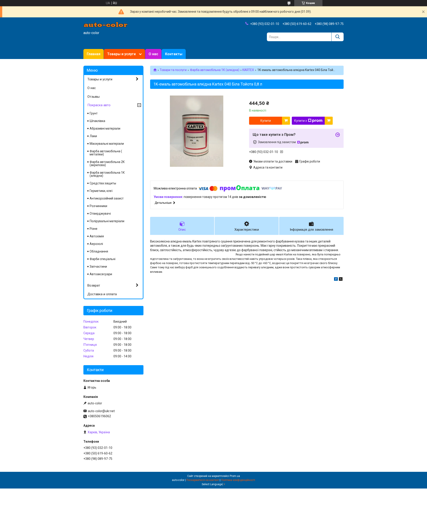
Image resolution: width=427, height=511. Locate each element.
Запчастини (98, 266)
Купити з (300, 120)
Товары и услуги (121, 54)
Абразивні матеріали (105, 128)
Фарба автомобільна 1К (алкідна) (214, 69)
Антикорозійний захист (107, 198)
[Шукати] (337, 37)
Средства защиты (103, 183)
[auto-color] (105, 24)
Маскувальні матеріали (107, 143)
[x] (340, 279)
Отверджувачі (100, 213)
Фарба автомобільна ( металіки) (106, 152)
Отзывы (93, 97)
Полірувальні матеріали (107, 221)
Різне (93, 228)
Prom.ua (235, 476)
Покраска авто (99, 105)
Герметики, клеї (101, 191)
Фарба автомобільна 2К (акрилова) (107, 163)
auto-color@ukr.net (101, 411)
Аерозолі (96, 244)
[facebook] (336, 279)
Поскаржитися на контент (202, 480)
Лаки (93, 136)
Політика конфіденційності (238, 480)
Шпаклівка (97, 121)
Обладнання (99, 251)
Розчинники (98, 206)
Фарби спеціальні (102, 259)
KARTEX (248, 69)
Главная (93, 54)
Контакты (173, 54)
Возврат (93, 285)
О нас (153, 54)
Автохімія (97, 236)
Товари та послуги (173, 69)
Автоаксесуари (101, 274)
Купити (265, 120)
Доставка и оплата (102, 294)
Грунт (94, 113)
